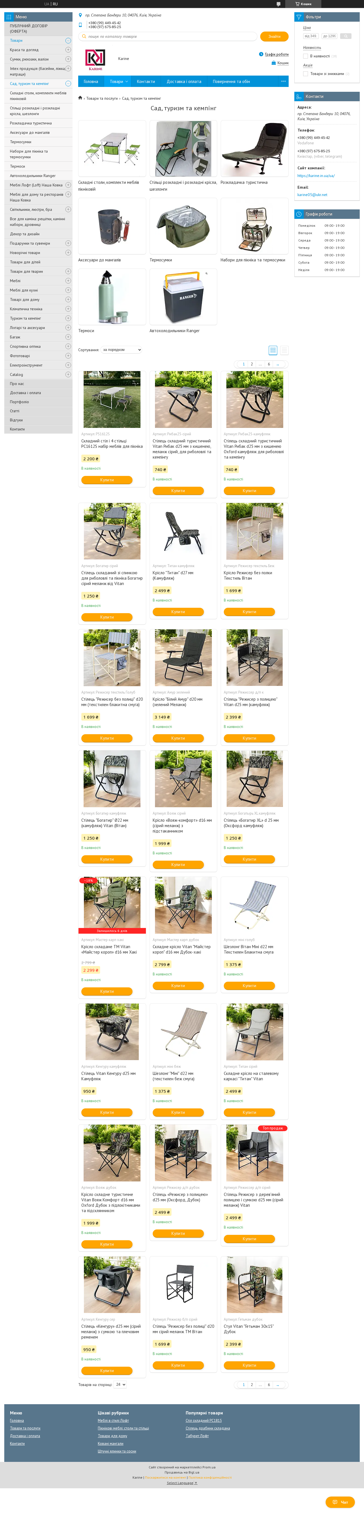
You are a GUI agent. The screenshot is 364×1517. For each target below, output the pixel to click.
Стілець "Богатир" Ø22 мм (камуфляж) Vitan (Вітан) (104, 822)
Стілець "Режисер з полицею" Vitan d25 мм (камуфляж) (250, 701)
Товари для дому (112, 1435)
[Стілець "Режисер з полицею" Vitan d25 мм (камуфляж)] (254, 657)
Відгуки (16, 420)
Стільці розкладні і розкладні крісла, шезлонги (35, 110)
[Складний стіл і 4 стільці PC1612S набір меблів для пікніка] (112, 399)
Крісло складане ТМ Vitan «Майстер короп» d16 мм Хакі (109, 949)
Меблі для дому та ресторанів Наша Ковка (36, 197)
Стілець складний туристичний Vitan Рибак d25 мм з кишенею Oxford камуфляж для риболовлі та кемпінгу (254, 449)
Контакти (17, 429)
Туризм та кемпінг (25, 318)
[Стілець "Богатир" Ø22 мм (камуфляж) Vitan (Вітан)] (112, 778)
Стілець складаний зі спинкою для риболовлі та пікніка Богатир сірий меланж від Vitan (112, 578)
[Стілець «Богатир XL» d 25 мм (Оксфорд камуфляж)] (254, 778)
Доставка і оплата (25, 392)
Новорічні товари (25, 252)
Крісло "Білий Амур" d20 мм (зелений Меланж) (177, 701)
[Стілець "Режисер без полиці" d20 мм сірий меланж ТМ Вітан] (183, 1284)
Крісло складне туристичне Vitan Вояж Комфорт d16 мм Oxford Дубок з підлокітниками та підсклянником (110, 1202)
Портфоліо (19, 401)
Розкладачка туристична (31, 123)
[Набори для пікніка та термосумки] (254, 226)
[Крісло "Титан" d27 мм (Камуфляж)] (183, 531)
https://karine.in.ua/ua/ (316, 175)
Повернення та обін (231, 81)
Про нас (17, 383)
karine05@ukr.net (312, 194)
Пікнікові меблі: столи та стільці (123, 1428)
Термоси (17, 166)
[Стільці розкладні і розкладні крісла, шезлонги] (183, 148)
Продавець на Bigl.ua (182, 1472)
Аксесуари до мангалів (30, 132)
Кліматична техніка (26, 308)
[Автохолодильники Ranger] (183, 297)
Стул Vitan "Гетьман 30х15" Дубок (249, 1329)
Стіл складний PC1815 (204, 1420)
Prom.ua (209, 1467)
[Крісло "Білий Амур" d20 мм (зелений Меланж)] (183, 657)
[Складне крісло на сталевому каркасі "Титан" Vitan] (254, 1032)
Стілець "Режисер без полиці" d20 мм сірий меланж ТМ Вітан (183, 1329)
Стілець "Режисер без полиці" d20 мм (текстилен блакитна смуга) (112, 701)
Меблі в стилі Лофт (113, 1420)
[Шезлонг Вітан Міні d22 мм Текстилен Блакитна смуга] (254, 905)
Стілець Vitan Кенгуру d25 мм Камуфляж (108, 1076)
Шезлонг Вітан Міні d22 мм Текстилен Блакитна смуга (249, 949)
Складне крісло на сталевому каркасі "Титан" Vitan (251, 1076)
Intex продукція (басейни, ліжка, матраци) (37, 71)
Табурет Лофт (197, 1435)
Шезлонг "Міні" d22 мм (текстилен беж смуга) (174, 1076)
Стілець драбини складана (208, 1428)
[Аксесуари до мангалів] (112, 226)
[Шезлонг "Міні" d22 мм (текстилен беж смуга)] (183, 1032)
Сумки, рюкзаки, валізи (29, 59)
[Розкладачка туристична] (254, 148)
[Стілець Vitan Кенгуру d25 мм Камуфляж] (112, 1032)
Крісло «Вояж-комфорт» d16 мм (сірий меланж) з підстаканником (182, 825)
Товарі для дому (25, 299)
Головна (91, 81)
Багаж (15, 337)
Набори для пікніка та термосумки (29, 154)
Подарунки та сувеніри (30, 243)
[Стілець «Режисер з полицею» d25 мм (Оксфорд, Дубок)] (183, 1153)
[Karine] (95, 59)
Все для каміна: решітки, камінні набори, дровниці (37, 221)
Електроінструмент (26, 365)
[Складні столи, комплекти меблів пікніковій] (112, 148)
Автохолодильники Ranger (33, 175)
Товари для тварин (26, 271)
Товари (16, 40)
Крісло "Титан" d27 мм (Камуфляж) (173, 575)
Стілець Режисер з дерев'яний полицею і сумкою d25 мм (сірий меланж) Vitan (253, 1200)
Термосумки (20, 141)
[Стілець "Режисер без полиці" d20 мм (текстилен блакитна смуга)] (112, 657)
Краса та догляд (24, 49)
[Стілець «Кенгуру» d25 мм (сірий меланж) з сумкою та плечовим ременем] (112, 1284)
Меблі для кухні (24, 290)
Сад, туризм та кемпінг (29, 83)
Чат (344, 1502)
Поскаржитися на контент (165, 1477)
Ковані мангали (110, 1443)
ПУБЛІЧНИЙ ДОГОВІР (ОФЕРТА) (29, 28)
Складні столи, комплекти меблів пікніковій (38, 95)
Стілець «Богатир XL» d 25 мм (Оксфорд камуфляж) (251, 822)
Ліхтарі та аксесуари (27, 327)
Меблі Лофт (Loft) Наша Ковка (36, 185)
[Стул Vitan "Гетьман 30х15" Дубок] (254, 1284)
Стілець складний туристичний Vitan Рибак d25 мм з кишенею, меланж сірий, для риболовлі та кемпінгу (182, 449)
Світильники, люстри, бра (31, 209)
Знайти (274, 36)
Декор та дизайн (25, 233)
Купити (107, 479)
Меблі (15, 280)
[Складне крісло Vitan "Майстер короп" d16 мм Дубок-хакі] (183, 905)
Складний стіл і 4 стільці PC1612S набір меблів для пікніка (112, 443)
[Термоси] (112, 297)
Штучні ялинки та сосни (117, 1451)
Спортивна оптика (25, 346)
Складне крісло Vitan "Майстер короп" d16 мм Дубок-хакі (182, 949)
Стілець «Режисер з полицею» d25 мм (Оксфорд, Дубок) (180, 1197)
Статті (14, 410)
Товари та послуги (102, 98)
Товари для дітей (25, 262)
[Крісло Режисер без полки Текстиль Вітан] (254, 531)
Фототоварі (20, 355)
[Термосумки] (183, 226)
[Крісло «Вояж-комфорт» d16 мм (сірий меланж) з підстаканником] (183, 778)
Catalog (16, 374)
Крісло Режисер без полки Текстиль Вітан (248, 575)
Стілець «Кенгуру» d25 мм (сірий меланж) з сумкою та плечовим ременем (111, 1332)
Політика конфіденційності (210, 1477)
